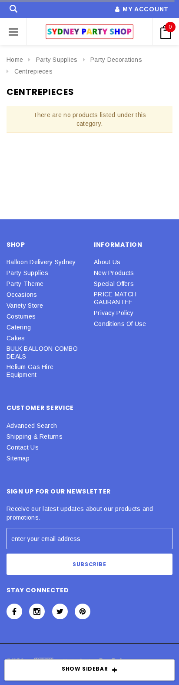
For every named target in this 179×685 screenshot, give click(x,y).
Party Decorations (116, 59)
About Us (107, 262)
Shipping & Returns (35, 436)
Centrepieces (33, 71)
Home (15, 59)
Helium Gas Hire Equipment (30, 370)
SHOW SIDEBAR (85, 668)
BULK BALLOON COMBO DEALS (42, 352)
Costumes (21, 316)
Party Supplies (57, 59)
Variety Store (25, 305)
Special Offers (114, 283)
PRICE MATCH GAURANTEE (115, 298)
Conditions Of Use (120, 323)
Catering (19, 327)
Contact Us (23, 447)
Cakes (16, 338)
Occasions (22, 294)
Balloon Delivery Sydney (41, 262)
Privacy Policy (113, 312)
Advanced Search (32, 425)
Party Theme (25, 283)
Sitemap (18, 458)
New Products (114, 272)
